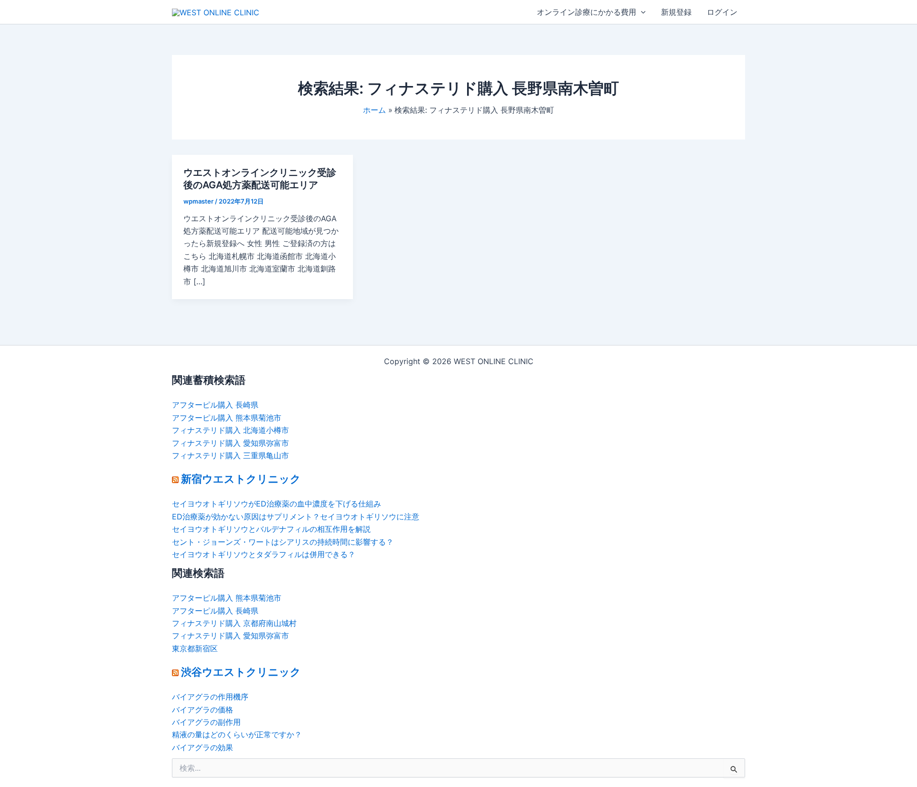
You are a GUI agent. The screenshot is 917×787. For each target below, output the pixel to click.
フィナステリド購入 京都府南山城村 (234, 623)
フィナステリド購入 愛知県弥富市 (230, 443)
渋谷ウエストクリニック (241, 672)
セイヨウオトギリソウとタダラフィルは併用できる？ (263, 554)
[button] (641, 12)
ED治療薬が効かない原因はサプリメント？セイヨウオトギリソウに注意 (295, 516)
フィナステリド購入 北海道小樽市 (230, 430)
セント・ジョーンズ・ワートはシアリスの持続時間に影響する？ (283, 542)
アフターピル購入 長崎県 (215, 405)
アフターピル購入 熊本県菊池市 (226, 417)
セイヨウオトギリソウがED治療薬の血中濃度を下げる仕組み (276, 503)
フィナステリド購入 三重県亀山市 (230, 455)
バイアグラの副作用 (206, 722)
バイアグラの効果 (202, 747)
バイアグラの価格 (202, 709)
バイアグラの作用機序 (210, 696)
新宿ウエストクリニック (241, 479)
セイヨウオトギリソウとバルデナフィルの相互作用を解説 (271, 529)
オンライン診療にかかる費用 (586, 12)
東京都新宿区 (195, 648)
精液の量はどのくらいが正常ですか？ (237, 734)
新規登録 (676, 12)
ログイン (722, 12)
